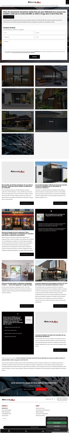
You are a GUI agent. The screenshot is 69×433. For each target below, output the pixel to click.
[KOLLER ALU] (34, 2)
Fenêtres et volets (18, 76)
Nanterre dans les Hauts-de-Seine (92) (13, 333)
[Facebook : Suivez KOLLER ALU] (55, 399)
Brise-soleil (51, 99)
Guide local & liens (40, 408)
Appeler (43, 431)
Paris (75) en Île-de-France (10, 330)
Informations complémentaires (43, 410)
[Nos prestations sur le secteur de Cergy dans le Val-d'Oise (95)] (40, 217)
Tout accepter (56, 422)
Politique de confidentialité (42, 413)
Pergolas (17, 121)
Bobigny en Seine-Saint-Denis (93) (12, 327)
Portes (18, 99)
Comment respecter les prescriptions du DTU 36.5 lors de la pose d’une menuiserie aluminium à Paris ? (51, 284)
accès (9, 431)
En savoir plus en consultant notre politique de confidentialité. (24, 52)
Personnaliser (57, 429)
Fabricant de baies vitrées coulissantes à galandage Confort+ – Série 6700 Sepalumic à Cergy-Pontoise (17, 284)
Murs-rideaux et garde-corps (18, 144)
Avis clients (63, 399)
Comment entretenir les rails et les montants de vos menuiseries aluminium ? (50, 335)
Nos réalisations (34, 427)
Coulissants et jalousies (51, 76)
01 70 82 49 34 (41, 389)
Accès (4, 418)
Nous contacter (29, 389)
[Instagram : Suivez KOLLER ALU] (53, 399)
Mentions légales (39, 411)
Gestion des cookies (40, 415)
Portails (51, 121)
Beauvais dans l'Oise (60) (10, 336)
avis (26, 431)
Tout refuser (57, 426)
